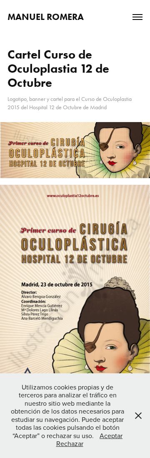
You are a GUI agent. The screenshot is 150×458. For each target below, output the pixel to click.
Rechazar (69, 443)
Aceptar (111, 435)
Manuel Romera (46, 16)
